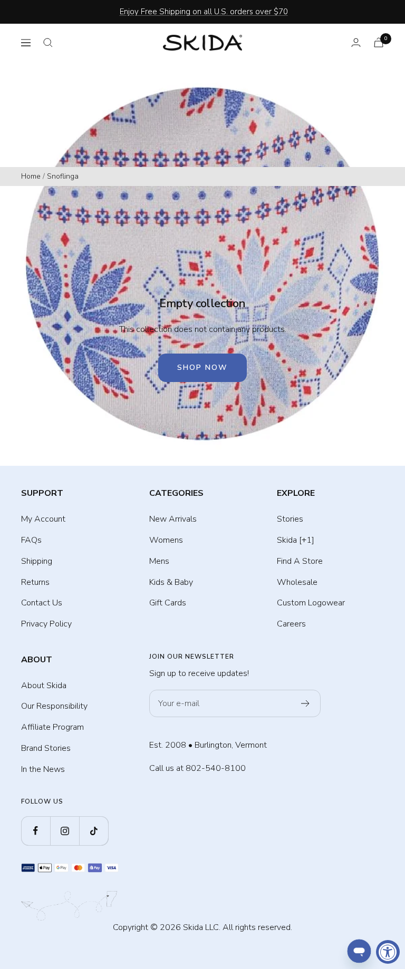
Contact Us (41, 603)
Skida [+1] (295, 540)
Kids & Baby (171, 582)
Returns (35, 582)
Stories (290, 519)
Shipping (36, 561)
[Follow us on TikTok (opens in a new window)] (93, 830)
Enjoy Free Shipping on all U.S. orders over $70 (204, 11)
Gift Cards (167, 603)
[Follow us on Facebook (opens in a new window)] (35, 830)
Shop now (202, 368)
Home (31, 176)
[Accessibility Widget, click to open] (388, 952)
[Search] (48, 42)
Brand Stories (46, 748)
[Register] (305, 703)
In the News (43, 769)
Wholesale (297, 582)
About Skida (43, 685)
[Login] (356, 42)
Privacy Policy (46, 624)
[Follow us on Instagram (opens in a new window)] (64, 830)
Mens (159, 561)
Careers (291, 624)
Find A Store (300, 561)
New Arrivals (173, 519)
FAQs (31, 540)
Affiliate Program (52, 727)
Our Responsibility (54, 706)
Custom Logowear (311, 603)
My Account (43, 519)
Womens (166, 540)
